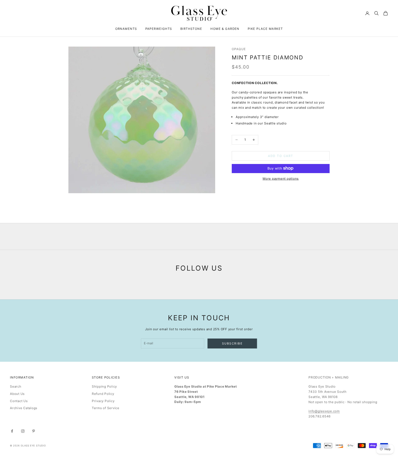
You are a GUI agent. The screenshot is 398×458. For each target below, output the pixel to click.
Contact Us (19, 401)
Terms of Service (105, 408)
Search (15, 386)
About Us (17, 394)
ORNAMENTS (126, 28)
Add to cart (280, 156)
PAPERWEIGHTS (158, 28)
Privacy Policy (103, 401)
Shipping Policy (104, 386)
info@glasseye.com (324, 411)
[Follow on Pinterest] (34, 431)
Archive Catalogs (23, 408)
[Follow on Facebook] (12, 431)
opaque (239, 49)
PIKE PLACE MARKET (265, 28)
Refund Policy (103, 394)
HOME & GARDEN (224, 28)
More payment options (281, 178)
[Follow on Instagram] (23, 431)
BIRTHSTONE (191, 28)
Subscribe (232, 343)
